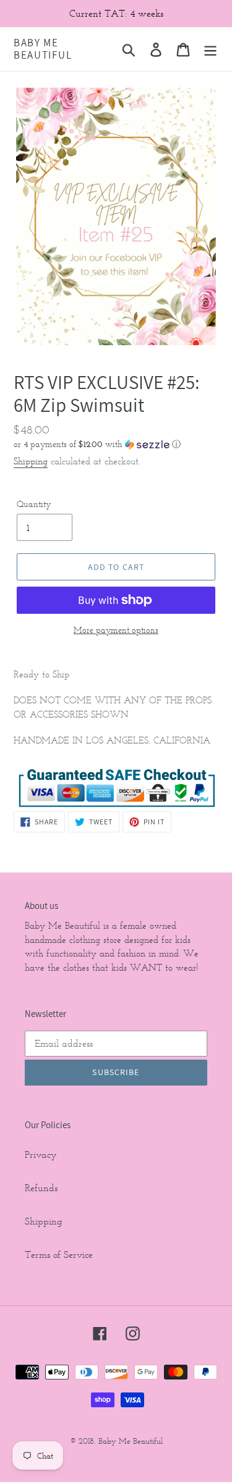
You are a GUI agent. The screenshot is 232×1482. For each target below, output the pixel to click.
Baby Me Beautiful (43, 49)
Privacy (41, 1154)
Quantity (34, 504)
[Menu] (210, 49)
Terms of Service (59, 1254)
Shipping (31, 461)
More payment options (116, 630)
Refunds (41, 1188)
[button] (116, 444)
